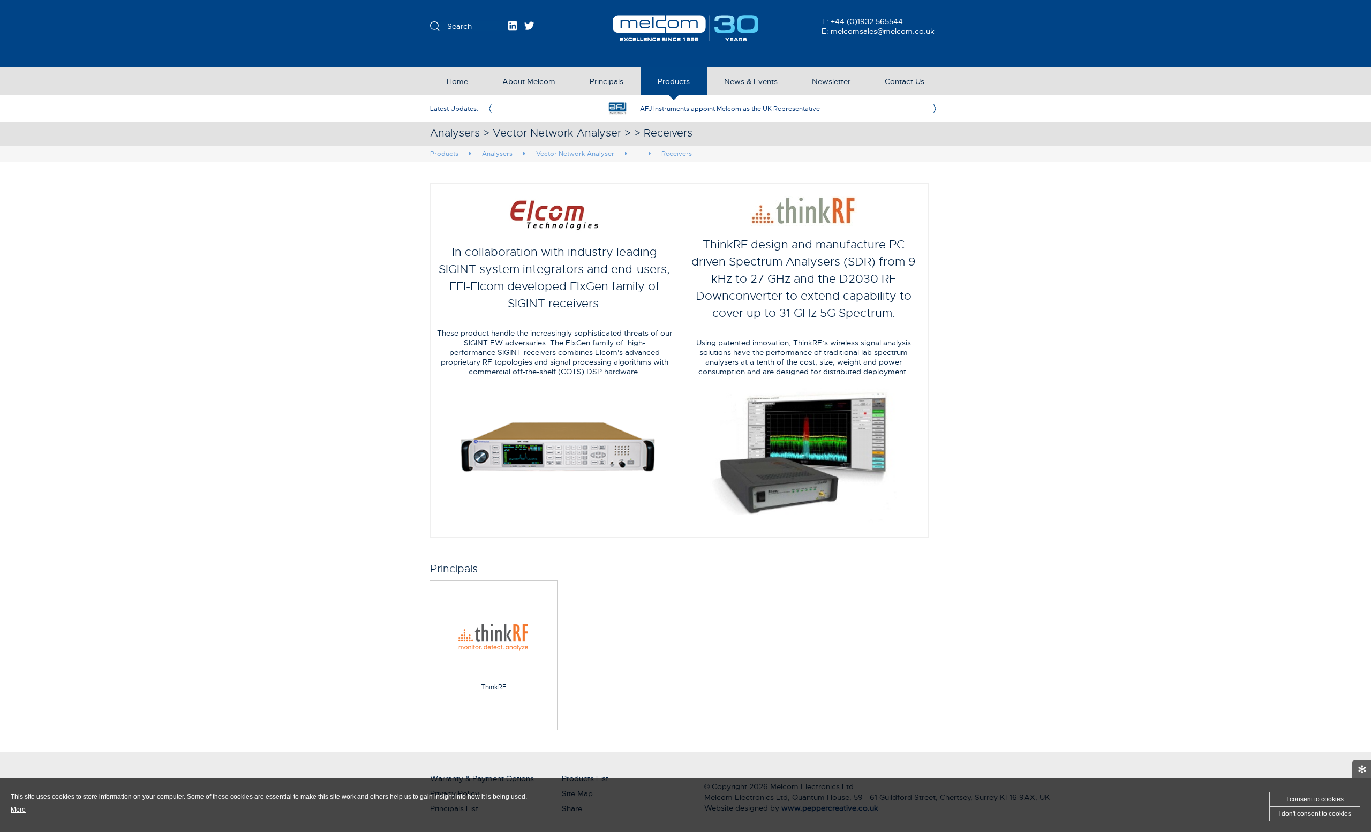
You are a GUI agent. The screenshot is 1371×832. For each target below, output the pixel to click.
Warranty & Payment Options (482, 778)
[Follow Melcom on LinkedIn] (512, 25)
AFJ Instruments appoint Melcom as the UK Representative (730, 108)
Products (444, 153)
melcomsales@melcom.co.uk (883, 31)
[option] (712, 108)
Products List (585, 778)
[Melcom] (685, 28)
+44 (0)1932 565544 (867, 21)
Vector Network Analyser (575, 153)
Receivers (676, 153)
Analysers (497, 153)
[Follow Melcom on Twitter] (529, 25)
